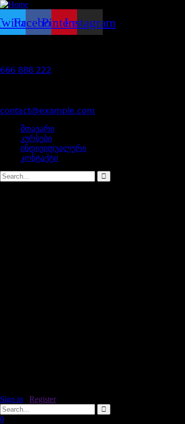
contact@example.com (47, 110)
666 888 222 (25, 70)
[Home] (14, 4)
